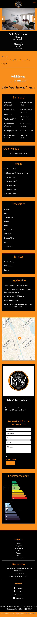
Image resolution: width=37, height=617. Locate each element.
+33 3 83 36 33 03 (13, 407)
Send (10, 463)
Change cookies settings (15, 609)
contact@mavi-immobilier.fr (17, 410)
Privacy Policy (27, 613)
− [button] (4, 322)
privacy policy (11, 459)
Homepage (5, 56)
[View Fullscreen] (4, 326)
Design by (30, 609)
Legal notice (22, 606)
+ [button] (4, 320)
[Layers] (32, 320)
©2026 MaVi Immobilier (8, 606)
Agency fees (32, 606)
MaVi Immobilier (18, 400)
